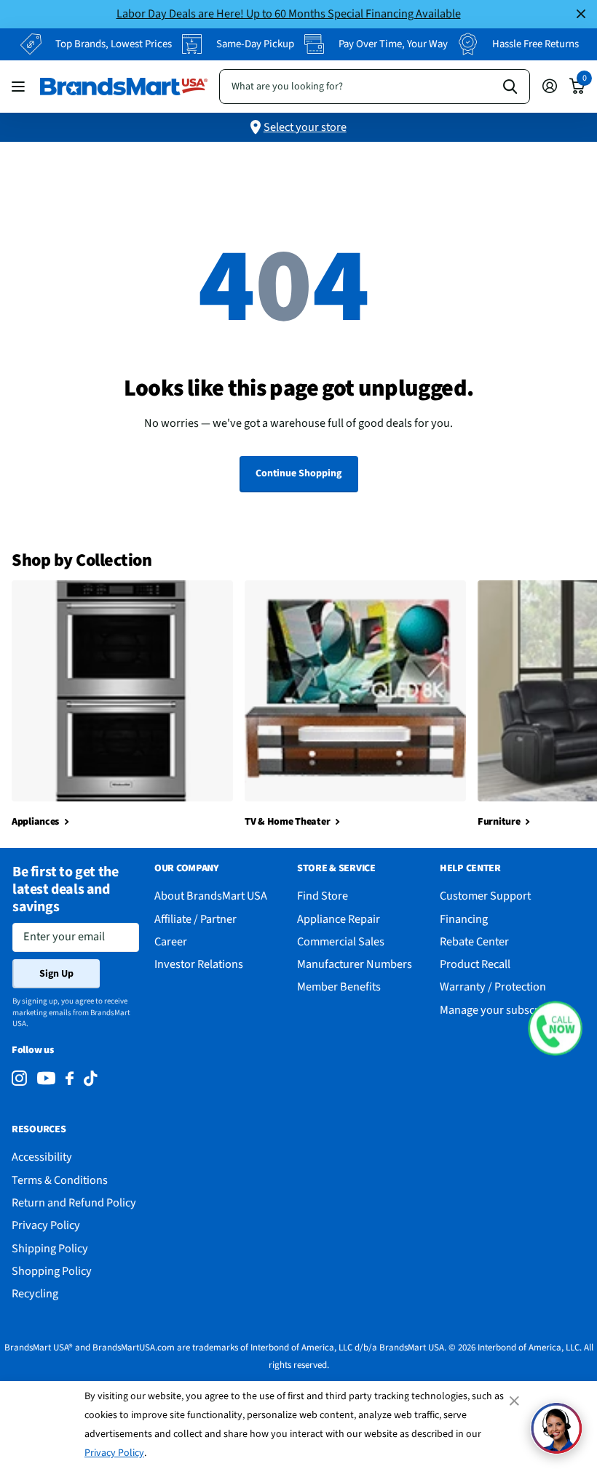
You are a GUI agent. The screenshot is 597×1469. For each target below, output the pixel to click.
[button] (555, 1028)
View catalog (20, 86)
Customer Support (485, 895)
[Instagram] (19, 1078)
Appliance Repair (338, 918)
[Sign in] (549, 86)
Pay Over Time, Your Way (393, 44)
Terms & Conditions (60, 1180)
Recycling (35, 1293)
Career (170, 941)
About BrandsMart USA (210, 895)
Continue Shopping (298, 473)
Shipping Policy (50, 1248)
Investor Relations (198, 964)
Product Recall (475, 964)
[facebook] (70, 1079)
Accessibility (42, 1156)
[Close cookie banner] (515, 1400)
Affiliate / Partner (195, 918)
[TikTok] (90, 1078)
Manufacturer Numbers (354, 964)
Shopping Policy (52, 1270)
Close (581, 14)
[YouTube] (46, 1078)
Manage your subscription (504, 1009)
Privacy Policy (114, 1453)
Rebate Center (474, 941)
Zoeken (510, 86)
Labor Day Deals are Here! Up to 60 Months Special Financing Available (288, 13)
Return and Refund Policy (74, 1202)
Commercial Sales (340, 941)
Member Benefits (339, 986)
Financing (464, 918)
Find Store (322, 895)
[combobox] (374, 86)
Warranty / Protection (493, 986)
